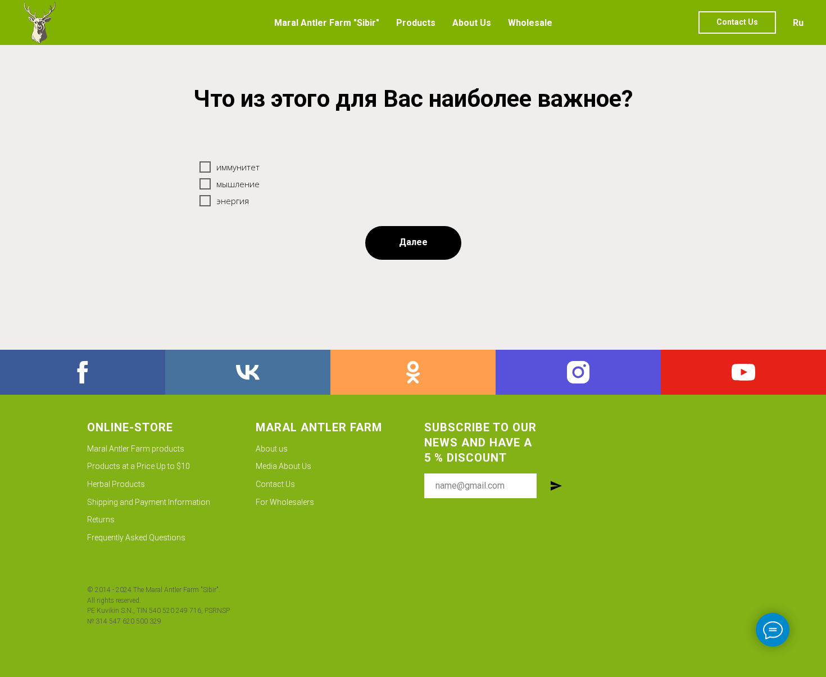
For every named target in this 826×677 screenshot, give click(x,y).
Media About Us (283, 466)
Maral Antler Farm (319, 427)
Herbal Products (116, 484)
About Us (471, 22)
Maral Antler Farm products (135, 448)
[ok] (413, 372)
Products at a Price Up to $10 (138, 466)
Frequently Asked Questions (136, 537)
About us (272, 448)
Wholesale (530, 22)
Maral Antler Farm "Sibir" (326, 22)
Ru (798, 22)
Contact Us (275, 484)
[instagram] (578, 372)
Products (415, 22)
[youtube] (743, 372)
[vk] (247, 372)
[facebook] (82, 372)
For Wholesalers (285, 502)
